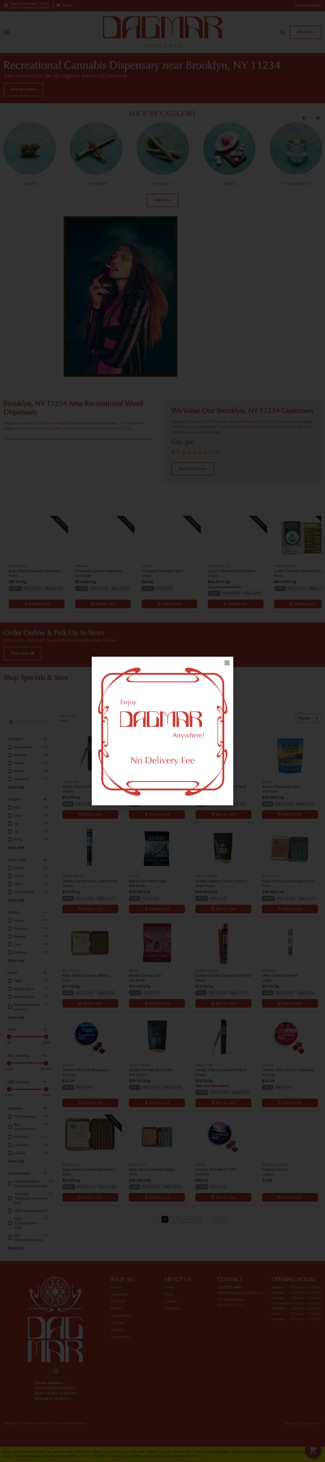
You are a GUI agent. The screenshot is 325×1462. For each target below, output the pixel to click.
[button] (227, 663)
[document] (162, 731)
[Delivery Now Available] (162, 731)
